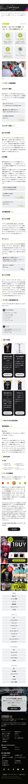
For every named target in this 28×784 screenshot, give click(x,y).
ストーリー (17, 736)
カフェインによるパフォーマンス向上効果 (14, 282)
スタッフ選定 (14, 682)
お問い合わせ (14, 708)
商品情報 (14, 604)
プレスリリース (14, 607)
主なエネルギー (21, 94)
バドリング (14, 641)
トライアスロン (14, 620)
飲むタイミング (18, 763)
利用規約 (23, 724)
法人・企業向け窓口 (19, 738)
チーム (14, 628)
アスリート (17, 747)
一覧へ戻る (14, 529)
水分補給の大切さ (18, 755)
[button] (24, 63)
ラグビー (14, 636)
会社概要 (4, 741)
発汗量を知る (5, 763)
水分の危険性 (5, 761)
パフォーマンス (14, 674)
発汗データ (17, 224)
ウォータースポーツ (14, 639)
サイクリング (5, 23)
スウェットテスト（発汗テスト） (6, 738)
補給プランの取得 (6, 733)
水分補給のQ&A (5, 765)
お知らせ (14, 596)
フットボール (14, 633)
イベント (14, 601)
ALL (14, 617)
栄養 (14, 676)
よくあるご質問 (5, 736)
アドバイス (17, 749)
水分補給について (6, 755)
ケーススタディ (5, 749)
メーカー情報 (14, 598)
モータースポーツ (14, 631)
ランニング (14, 623)
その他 (14, 609)
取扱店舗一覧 (18, 731)
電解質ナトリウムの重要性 (7, 758)
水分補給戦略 (18, 761)
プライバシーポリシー (17, 724)
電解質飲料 (4, 747)
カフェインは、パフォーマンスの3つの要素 (13, 244)
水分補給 (14, 671)
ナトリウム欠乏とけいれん (20, 758)
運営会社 (5, 774)
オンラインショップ (6, 731)
